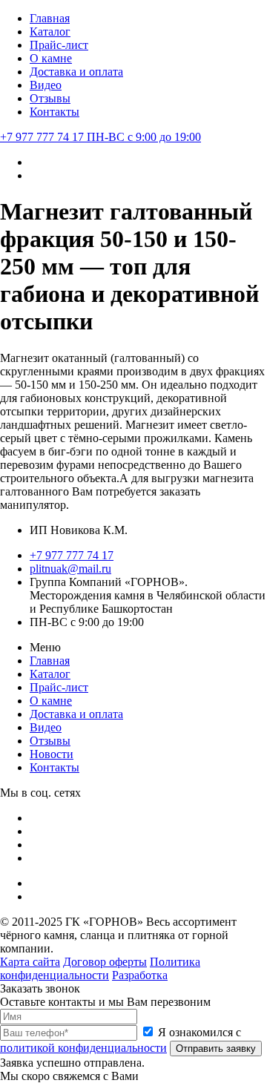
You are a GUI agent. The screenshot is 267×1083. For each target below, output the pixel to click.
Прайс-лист (59, 45)
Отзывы (50, 98)
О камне (51, 58)
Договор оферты (105, 961)
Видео (46, 85)
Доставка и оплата (76, 71)
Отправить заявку (216, 1048)
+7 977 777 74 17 (100, 137)
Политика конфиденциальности (100, 968)
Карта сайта (30, 961)
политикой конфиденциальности (83, 1047)
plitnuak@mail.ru (70, 568)
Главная (50, 18)
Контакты (54, 111)
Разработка (140, 975)
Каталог (50, 31)
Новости (51, 754)
